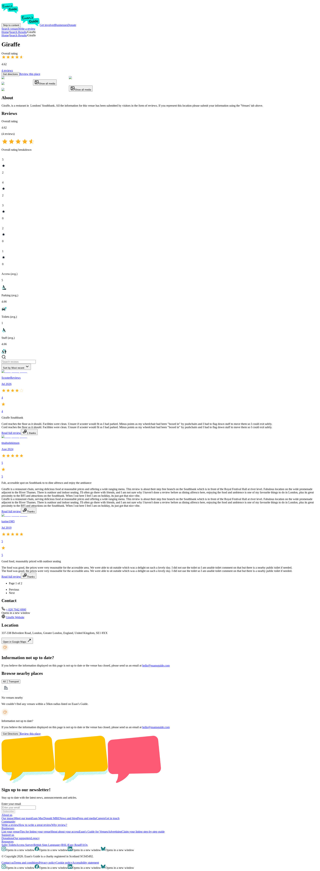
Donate (72, 25)
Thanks (31, 511)
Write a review (26, 28)
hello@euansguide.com (156, 665)
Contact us (7, 862)
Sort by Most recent (13, 368)
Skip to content (11, 25)
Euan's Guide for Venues (93, 831)
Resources (7, 841)
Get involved (47, 25)
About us (6, 815)
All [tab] (4, 681)
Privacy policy (47, 862)
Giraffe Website (15, 617)
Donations (7, 838)
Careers (100, 818)
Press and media (86, 818)
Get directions (10, 74)
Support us (7, 834)
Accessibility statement (85, 862)
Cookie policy (64, 862)
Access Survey (25, 844)
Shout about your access (65, 831)
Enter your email (11, 803)
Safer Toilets (8, 844)
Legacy (35, 838)
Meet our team (23, 818)
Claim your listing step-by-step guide (143, 831)
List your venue (10, 831)
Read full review (11, 432)
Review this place (29, 74)
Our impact (8, 818)
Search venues (9, 28)
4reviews (7, 70)
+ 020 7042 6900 (16, 609)
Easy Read (74, 844)
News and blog (68, 818)
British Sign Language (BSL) (51, 844)
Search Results (18, 35)
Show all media (47, 83)
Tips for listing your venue (35, 831)
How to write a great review (35, 824)
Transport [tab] (14, 681)
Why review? (59, 824)
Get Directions (10, 733)
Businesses (61, 25)
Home (5, 35)
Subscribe (8, 811)
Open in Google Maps (15, 641)
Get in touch (112, 818)
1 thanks (31, 433)
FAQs (84, 844)
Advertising (115, 831)
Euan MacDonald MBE (45, 818)
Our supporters (22, 838)
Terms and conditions (26, 862)
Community (8, 821)
